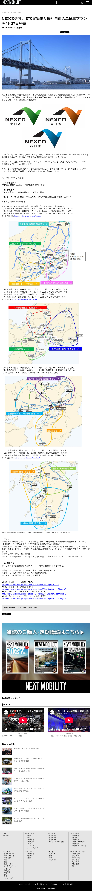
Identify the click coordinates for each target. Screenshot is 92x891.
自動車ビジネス (9, 854)
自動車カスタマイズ (78, 842)
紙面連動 (52, 854)
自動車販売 (30, 840)
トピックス (7, 868)
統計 (73, 866)
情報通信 (29, 856)
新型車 (29, 836)
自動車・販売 (29, 834)
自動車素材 (52, 838)
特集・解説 (51, 852)
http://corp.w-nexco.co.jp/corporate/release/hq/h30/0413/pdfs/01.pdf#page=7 (34, 598)
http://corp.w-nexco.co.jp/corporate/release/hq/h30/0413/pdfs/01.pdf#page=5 (34, 594)
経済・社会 (33, 608)
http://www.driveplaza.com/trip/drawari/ (27, 216)
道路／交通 (7, 858)
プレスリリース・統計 (77, 852)
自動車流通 (30, 842)
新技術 (29, 858)
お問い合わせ (43, 884)
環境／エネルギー (10, 856)
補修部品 (75, 838)
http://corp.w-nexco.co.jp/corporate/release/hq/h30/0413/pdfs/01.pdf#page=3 (34, 589)
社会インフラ (8, 864)
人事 (5, 874)
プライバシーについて (57, 884)
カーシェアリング (32, 848)
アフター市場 (74, 834)
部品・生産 (51, 834)
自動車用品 (75, 840)
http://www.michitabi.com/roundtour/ (27, 458)
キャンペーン (22, 608)
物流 (5, 862)
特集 (50, 856)
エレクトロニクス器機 (56, 842)
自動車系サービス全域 (79, 846)
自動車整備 (75, 836)
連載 (50, 858)
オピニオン (52, 860)
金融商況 (7, 872)
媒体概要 (6, 835)
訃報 (5, 876)
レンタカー (30, 844)
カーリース (30, 846)
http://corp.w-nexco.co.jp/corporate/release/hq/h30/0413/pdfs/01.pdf (30, 585)
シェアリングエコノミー (12, 866)
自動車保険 (75, 844)
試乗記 (29, 838)
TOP (4, 834)
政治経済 (7, 870)
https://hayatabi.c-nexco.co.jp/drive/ (24, 299)
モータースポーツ (10, 878)
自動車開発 (30, 854)
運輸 (5, 860)
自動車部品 (52, 836)
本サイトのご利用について (27, 884)
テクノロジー (29, 852)
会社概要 (70, 884)
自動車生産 (52, 840)
